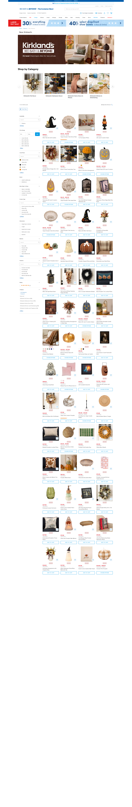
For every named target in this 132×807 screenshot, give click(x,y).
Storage (54, 17)
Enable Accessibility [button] (108, 6)
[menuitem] (24, 13)
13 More (22, 172)
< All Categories (23, 292)
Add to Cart (50, 142)
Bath (72, 17)
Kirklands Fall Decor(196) (26, 298)
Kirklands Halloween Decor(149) (28, 300)
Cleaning (78, 17)
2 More (21, 310)
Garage (60, 17)
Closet (48, 17)
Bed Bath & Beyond (68, 0)
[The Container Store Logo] (33, 9)
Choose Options (68, 142)
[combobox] (87, 9)
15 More (22, 256)
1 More (21, 148)
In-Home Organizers (41, 13)
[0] (111, 13)
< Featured (22, 293)
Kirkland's (76, 0)
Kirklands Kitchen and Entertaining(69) (29, 305)
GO (37, 134)
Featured (103, 17)
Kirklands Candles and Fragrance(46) (29, 308)
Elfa (30, 17)
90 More (22, 125)
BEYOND (96, 17)
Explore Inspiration (32, 13)
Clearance (109, 17)
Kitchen (42, 17)
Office (66, 17)
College (35, 17)
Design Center (23, 13)
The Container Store (58, 0)
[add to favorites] (57, 128)
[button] (29, 116)
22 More (22, 216)
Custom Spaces (23, 17)
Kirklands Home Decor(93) (26, 303)
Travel (83, 17)
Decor (89, 17)
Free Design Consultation (87, 13)
